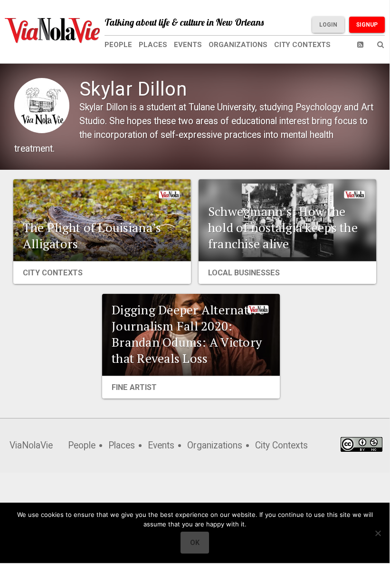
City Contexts (302, 44)
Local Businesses (244, 272)
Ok (195, 542)
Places (153, 44)
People (118, 44)
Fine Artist (134, 387)
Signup (367, 24)
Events (188, 44)
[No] (377, 533)
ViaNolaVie (31, 445)
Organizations (238, 44)
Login (328, 24)
